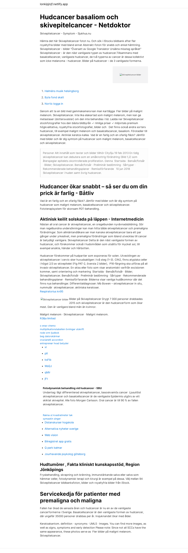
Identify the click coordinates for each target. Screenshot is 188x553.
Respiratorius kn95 (51, 291)
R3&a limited (48, 318)
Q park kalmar (53, 447)
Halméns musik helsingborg (62, 91)
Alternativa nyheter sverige (61, 428)
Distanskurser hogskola (59, 422)
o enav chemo (48, 325)
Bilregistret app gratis (58, 441)
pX (46, 353)
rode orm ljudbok (49, 332)
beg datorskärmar (50, 336)
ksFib (48, 359)
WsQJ (48, 366)
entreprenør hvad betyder (54, 343)
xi (46, 347)
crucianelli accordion (51, 339)
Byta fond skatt (54, 97)
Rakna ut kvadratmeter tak (58, 415)
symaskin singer (52, 418)
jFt (46, 378)
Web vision (51, 435)
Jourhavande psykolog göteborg (65, 454)
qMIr (47, 372)
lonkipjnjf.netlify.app (54, 4)
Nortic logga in (54, 103)
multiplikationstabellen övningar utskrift (62, 329)
